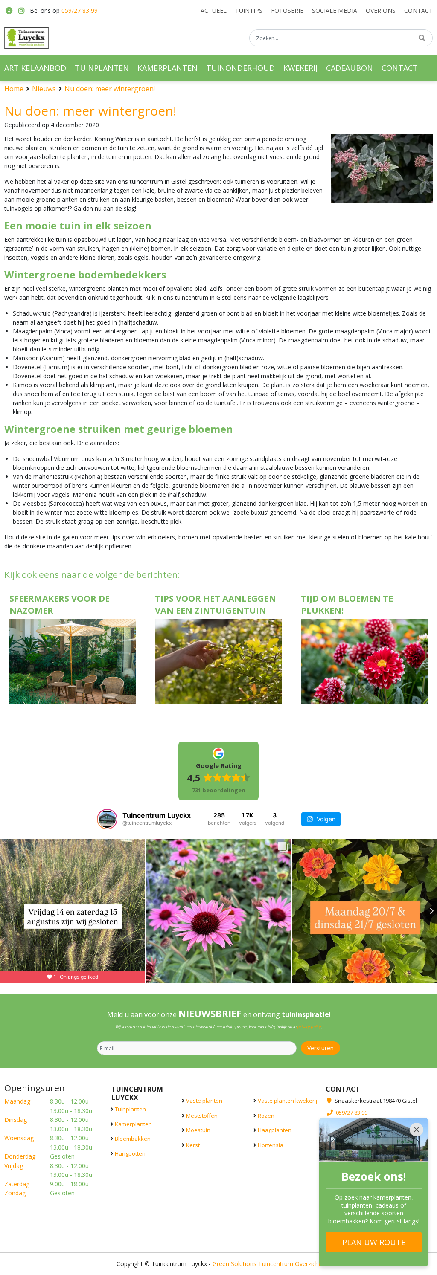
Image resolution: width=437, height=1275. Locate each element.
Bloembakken (133, 1138)
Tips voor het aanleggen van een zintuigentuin (215, 604)
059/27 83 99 (79, 10)
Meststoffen (202, 1115)
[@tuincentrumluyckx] (107, 819)
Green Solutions (234, 1263)
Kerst (193, 1144)
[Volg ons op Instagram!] (21, 10)
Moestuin (198, 1130)
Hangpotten (130, 1153)
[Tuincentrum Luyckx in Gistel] (26, 38)
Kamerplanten (133, 1123)
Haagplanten (274, 1130)
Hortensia (270, 1144)
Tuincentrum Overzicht (289, 1263)
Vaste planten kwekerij (287, 1100)
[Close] (416, 1129)
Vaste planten (204, 1100)
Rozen (266, 1115)
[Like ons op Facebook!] (8, 10)
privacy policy (309, 1026)
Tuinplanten (130, 1109)
